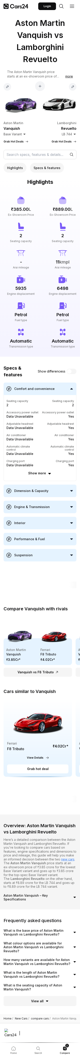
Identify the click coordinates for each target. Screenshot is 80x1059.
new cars (67, 859)
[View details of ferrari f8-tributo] (38, 737)
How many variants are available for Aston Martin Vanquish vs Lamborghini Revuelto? (37, 962)
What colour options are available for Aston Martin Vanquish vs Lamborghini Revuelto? (34, 947)
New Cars (22, 1018)
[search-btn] (61, 6)
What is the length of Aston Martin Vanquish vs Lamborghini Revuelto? (31, 974)
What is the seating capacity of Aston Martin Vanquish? (33, 987)
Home (8, 1018)
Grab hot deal (38, 769)
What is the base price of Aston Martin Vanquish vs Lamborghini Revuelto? (34, 932)
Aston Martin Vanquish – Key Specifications (26, 897)
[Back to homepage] (16, 6)
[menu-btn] (72, 6)
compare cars (40, 1018)
